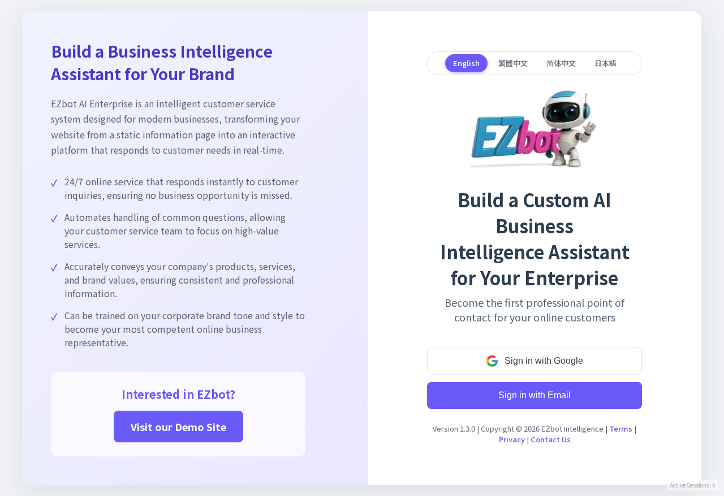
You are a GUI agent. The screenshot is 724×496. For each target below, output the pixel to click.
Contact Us (551, 439)
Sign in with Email (534, 395)
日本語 (605, 63)
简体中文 (561, 63)
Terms (620, 428)
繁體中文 (513, 63)
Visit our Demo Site (178, 426)
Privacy (512, 439)
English (466, 63)
